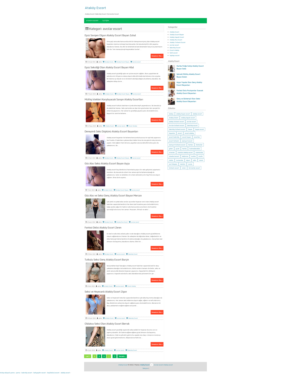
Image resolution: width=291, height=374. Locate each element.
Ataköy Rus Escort (122, 222)
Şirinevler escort (194, 168)
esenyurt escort (187, 141)
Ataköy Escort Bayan (123, 62)
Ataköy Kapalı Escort (177, 37)
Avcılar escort (158, 365)
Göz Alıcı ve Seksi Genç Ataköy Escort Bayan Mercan (113, 195)
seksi (194, 160)
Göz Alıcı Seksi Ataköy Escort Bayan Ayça (107, 163)
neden (171, 160)
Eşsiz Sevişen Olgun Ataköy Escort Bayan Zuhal (110, 35)
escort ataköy (189, 133)
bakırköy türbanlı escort (177, 129)
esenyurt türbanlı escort (177, 144)
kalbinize (185, 156)
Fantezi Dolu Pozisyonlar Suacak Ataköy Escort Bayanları (190, 92)
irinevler (172, 152)
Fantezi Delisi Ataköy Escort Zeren (103, 227)
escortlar (197, 137)
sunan (190, 164)
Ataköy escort (168, 365)
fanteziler (199, 144)
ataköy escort (197, 114)
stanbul (182, 164)
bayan (190, 129)
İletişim (106, 20)
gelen (171, 148)
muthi (200, 156)
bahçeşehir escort (39, 372)
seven (201, 160)
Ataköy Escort (95, 7)
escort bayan (186, 137)
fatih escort (174, 53)
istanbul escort (174, 156)
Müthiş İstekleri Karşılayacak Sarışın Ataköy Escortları (114, 99)
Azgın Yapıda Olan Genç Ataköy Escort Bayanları (189, 83)
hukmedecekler (194, 148)
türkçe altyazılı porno (7, 372)
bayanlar (172, 133)
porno (18, 372)
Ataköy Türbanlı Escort (177, 42)
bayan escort (199, 129)
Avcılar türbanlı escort (176, 125)
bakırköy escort (192, 125)
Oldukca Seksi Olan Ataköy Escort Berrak (107, 324)
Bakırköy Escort (133, 254)
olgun (188, 160)
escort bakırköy (174, 137)
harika (184, 148)
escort (180, 133)
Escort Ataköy (133, 126)
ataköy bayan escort (183, 114)
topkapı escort (174, 55)
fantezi (190, 144)
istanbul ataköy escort (185, 152)
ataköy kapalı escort (188, 117)
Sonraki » (122, 356)
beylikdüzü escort (53, 372)
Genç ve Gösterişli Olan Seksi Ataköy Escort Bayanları (188, 100)
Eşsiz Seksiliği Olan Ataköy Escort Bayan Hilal (109, 67)
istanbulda (199, 152)
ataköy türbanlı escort (176, 121)
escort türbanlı (174, 141)
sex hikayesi (173, 164)
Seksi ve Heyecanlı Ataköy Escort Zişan (106, 292)
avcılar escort (137, 62)
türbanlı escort (174, 168)
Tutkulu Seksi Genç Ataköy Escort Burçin (107, 260)
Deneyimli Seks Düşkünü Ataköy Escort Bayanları (111, 131)
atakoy (171, 114)
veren (184, 168)
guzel (177, 148)
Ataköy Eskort (173, 117)
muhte (193, 156)
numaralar (179, 160)
